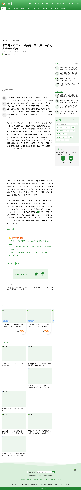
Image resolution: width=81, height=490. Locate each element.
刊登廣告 (14, 484)
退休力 (45, 9)
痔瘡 (73, 127)
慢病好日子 (64, 9)
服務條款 (33, 484)
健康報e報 (32, 472)
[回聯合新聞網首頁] (3, 4)
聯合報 (32, 4)
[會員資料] (75, 4)
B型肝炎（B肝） (61, 134)
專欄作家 (59, 479)
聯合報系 (50, 484)
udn (3, 40)
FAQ (19, 484)
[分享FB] (4, 98)
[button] (77, 8)
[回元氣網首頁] (9, 4)
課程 (38, 9)
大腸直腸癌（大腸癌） (63, 127)
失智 (51, 9)
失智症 (72, 131)
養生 (9, 9)
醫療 (22, 9)
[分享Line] (4, 104)
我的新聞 (70, 4)
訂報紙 (55, 484)
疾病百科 (42, 479)
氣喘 (66, 140)
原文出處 (10, 229)
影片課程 (6, 321)
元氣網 (8, 40)
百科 (28, 9)
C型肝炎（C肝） (61, 137)
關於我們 (61, 484)
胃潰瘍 (70, 137)
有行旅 (59, 4)
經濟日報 (38, 4)
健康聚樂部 (29, 479)
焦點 (3, 9)
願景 (64, 4)
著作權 (38, 484)
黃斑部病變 (60, 140)
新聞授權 (27, 484)
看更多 (76, 63)
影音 (33, 9)
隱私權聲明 (43, 484)
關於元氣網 (22, 479)
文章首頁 (53, 479)
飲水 (42, 97)
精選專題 (36, 479)
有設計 (53, 4)
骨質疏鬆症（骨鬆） (62, 131)
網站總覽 (67, 484)
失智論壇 (16, 9)
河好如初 (46, 4)
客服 (22, 484)
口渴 (38, 212)
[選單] (78, 4)
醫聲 (56, 9)
